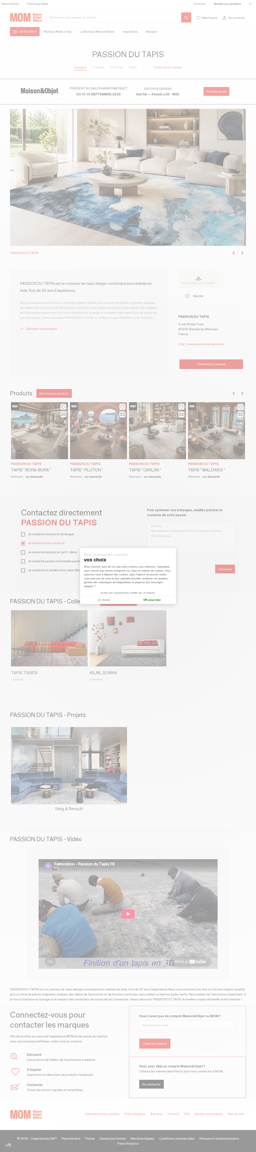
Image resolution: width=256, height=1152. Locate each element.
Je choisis (104, 599)
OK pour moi (152, 599)
